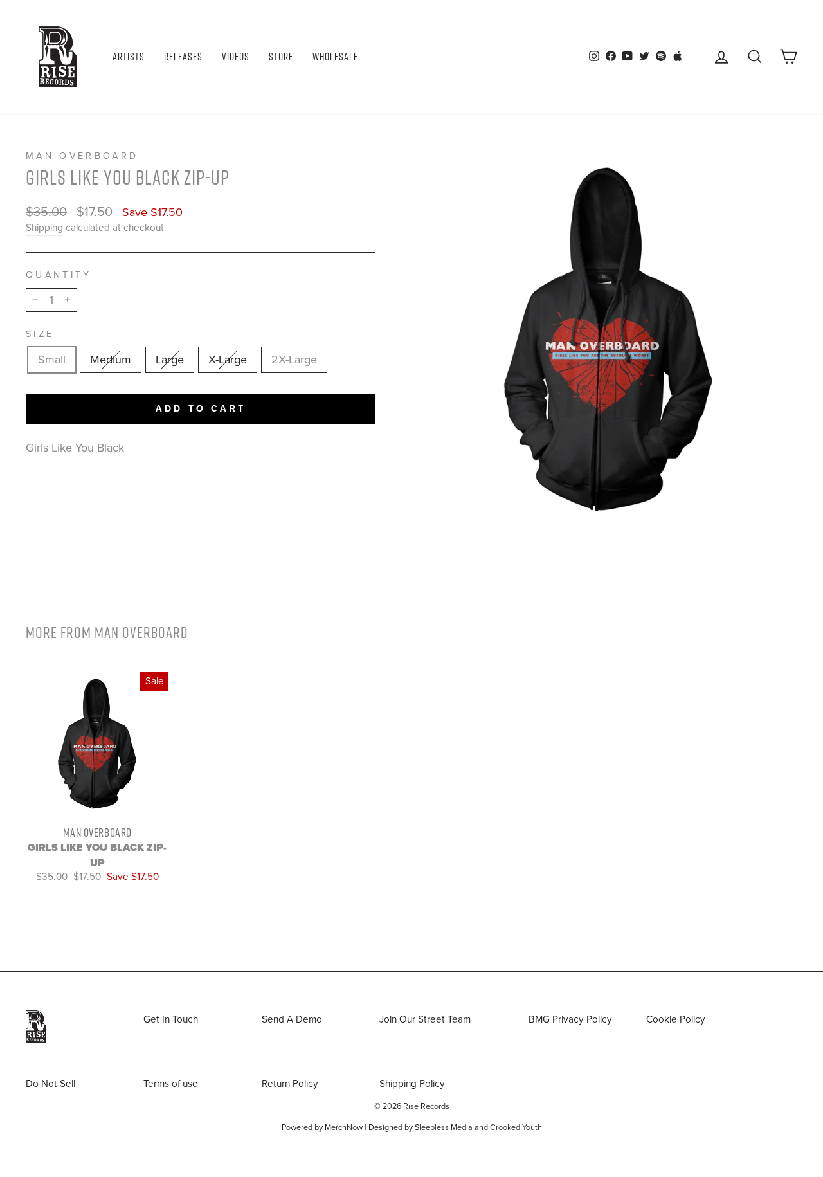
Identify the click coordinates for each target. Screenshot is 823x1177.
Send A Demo (292, 1019)
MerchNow (344, 1127)
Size (40, 334)
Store (281, 57)
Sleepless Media (444, 1127)
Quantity (59, 274)
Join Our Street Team (425, 1019)
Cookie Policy (675, 1019)
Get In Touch (170, 1019)
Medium (110, 359)
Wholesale (335, 57)
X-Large (227, 359)
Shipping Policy (412, 1084)
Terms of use (170, 1084)
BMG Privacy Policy (570, 1019)
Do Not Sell (50, 1084)
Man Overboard (82, 156)
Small (52, 359)
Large (170, 359)
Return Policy (290, 1084)
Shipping (44, 227)
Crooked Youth (516, 1127)
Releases (183, 57)
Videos (235, 57)
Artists (129, 57)
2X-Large (294, 359)
